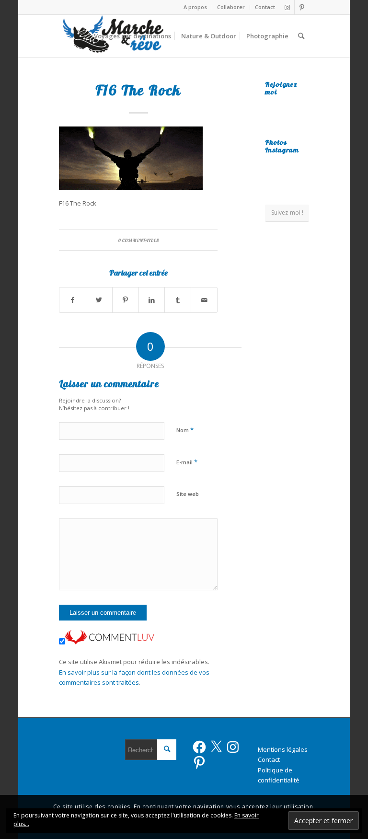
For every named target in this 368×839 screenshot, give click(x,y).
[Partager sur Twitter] (99, 299)
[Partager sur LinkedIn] (152, 299)
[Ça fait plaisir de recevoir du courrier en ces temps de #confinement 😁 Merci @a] (271, 164)
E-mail (186, 462)
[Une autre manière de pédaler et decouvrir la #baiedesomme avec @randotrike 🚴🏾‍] (287, 181)
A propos (195, 7)
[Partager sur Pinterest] (125, 299)
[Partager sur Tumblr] (178, 299)
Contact (265, 7)
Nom (185, 429)
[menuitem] (195, 7)
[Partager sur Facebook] (72, 299)
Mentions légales (283, 749)
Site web (187, 493)
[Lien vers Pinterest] (302, 7)
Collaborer (231, 7)
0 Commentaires (138, 240)
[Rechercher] (301, 36)
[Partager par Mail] (204, 299)
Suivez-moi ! (287, 212)
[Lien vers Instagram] (287, 7)
